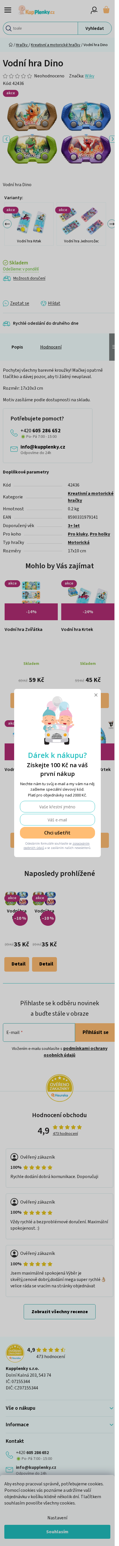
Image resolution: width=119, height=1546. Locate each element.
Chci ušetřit (57, 833)
